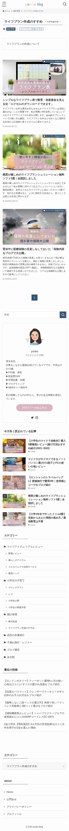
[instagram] (36, 417)
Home (10, 792)
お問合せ (12, 799)
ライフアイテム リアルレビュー (25, 546)
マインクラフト (16, 587)
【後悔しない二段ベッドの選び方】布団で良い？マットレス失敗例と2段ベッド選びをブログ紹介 (34, 704)
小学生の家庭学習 (17, 607)
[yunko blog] (34, 4)
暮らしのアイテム (17, 560)
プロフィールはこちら (34, 407)
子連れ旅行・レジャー (19, 642)
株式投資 (12, 621)
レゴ (10, 594)
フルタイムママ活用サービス (22, 567)
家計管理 (10, 29)
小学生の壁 (13, 600)
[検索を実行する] (63, 314)
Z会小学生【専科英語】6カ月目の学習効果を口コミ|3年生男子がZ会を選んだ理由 (34, 726)
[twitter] (32, 417)
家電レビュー (14, 553)
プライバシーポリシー (19, 806)
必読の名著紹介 (16, 635)
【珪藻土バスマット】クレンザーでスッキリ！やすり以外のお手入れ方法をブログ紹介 (34, 693)
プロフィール (14, 814)
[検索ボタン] (65, 4)
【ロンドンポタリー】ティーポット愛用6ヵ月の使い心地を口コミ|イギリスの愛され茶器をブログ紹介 (33, 682)
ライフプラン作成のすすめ (21, 628)
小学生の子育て (16, 580)
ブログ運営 (13, 649)
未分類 (11, 657)
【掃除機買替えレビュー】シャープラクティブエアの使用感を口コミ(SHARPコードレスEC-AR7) (34, 715)
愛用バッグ (13, 573)
